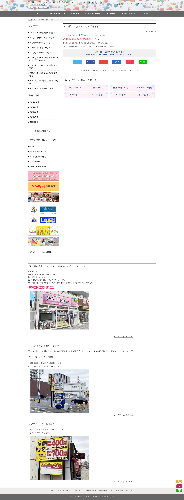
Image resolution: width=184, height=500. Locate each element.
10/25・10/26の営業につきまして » (124, 70)
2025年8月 (33, 112)
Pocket (130, 62)
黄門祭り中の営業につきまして (41, 48)
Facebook (90, 62)
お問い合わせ (110, 13)
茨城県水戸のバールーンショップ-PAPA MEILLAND (90, 496)
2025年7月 (33, 117)
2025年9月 (33, 107)
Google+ (104, 62)
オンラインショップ (128, 13)
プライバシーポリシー (37, 167)
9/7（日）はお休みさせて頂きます (42, 38)
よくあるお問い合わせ (92, 13)
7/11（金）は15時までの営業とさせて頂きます (42, 66)
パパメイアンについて (55, 13)
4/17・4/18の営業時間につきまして (43, 88)
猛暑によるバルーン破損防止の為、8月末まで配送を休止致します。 (43, 59)
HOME (31, 147)
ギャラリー (73, 13)
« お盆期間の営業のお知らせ (92, 70)
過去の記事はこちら (42, 131)
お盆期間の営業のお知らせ (39, 43)
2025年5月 (33, 122)
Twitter (77, 62)
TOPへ (106, 70)
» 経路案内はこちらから (123, 337)
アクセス (146, 13)
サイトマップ (130, 490)
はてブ (117, 62)
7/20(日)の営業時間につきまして (42, 53)
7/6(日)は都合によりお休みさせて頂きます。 (42, 74)
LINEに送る (143, 62)
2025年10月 (34, 102)
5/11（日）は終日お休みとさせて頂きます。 (43, 82)
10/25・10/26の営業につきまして (42, 33)
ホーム (37, 13)
